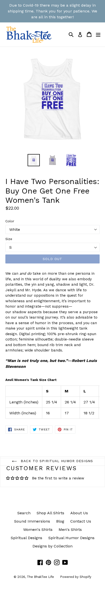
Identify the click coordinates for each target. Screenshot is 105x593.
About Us (79, 513)
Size (8, 239)
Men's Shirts (70, 529)
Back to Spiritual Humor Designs (56, 461)
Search (24, 513)
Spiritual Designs (26, 537)
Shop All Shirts (50, 513)
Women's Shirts (37, 529)
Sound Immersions (32, 521)
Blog (60, 521)
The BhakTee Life (40, 577)
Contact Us (80, 521)
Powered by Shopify (75, 577)
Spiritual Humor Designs (71, 537)
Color (9, 221)
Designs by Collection (52, 546)
